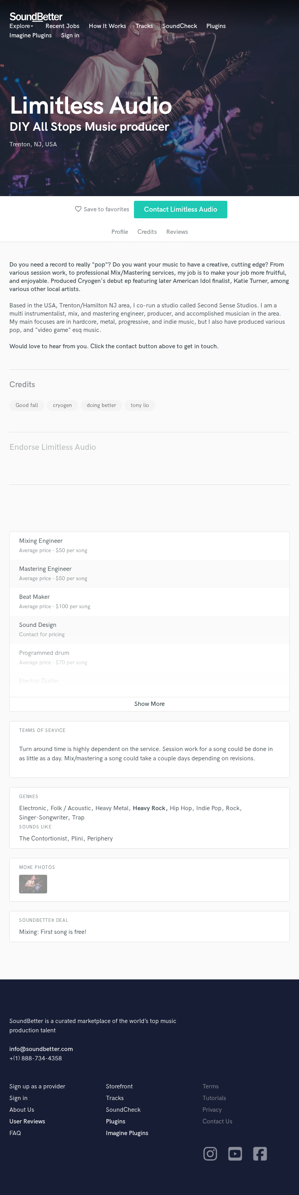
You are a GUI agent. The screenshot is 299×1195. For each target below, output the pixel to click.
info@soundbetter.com (41, 1049)
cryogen (62, 405)
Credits (147, 232)
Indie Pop (209, 808)
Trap (78, 817)
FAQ (15, 1133)
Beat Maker (34, 597)
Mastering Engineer (45, 569)
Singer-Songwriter (43, 817)
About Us (21, 1110)
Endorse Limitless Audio (52, 447)
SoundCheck (179, 26)
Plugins (216, 26)
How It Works (107, 26)
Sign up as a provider (37, 1086)
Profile (119, 232)
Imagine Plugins (30, 35)
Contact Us (217, 1121)
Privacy (212, 1110)
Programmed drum (44, 653)
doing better (101, 405)
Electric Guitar (38, 681)
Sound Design (37, 625)
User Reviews (27, 1121)
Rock (232, 808)
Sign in (70, 35)
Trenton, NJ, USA (33, 144)
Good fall (27, 405)
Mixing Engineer (41, 541)
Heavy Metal (111, 808)
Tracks (144, 26)
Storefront (119, 1086)
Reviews (177, 232)
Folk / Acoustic (71, 808)
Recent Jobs (62, 26)
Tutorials (214, 1098)
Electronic (32, 808)
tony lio (140, 405)
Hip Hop (181, 808)
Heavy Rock (149, 808)
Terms (210, 1086)
